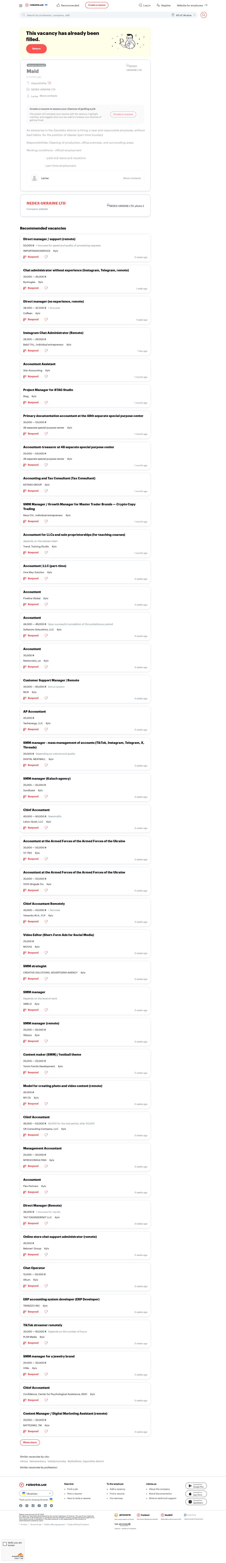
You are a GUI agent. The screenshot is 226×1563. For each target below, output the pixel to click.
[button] (196, 1486)
